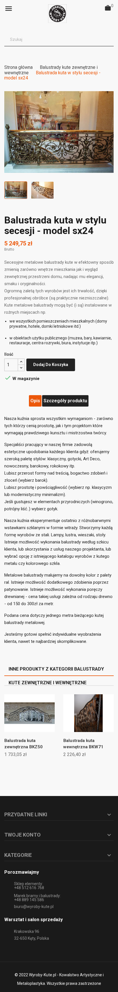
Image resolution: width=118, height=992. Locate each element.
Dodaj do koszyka (50, 364)
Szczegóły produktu (65, 400)
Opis (35, 400)
